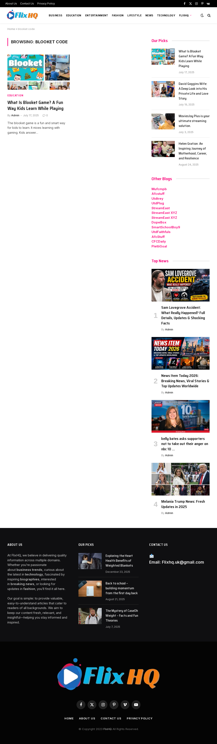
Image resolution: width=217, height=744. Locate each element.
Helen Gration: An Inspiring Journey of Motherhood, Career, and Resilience (193, 151)
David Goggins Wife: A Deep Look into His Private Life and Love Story (193, 91)
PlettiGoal (159, 246)
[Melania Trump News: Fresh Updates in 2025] (181, 479)
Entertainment (96, 15)
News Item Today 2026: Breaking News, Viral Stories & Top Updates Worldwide (185, 381)
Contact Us (27, 3)
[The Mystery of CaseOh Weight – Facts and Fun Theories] (90, 616)
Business (55, 15)
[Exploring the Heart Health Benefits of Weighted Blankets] (90, 561)
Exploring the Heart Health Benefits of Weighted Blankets (119, 560)
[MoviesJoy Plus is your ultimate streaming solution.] (163, 121)
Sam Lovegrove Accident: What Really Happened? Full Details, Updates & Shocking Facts (183, 315)
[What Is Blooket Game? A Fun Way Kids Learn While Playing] (38, 72)
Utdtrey (157, 199)
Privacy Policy (46, 3)
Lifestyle (134, 15)
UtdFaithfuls (161, 232)
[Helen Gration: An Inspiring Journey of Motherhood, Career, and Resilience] (163, 149)
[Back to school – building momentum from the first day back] (90, 589)
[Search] (209, 15)
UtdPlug (158, 203)
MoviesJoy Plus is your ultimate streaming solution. (194, 121)
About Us (11, 3)
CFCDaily (159, 241)
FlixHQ (184, 15)
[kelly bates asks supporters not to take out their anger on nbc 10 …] (181, 416)
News (149, 15)
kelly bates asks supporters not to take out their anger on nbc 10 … (184, 444)
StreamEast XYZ (164, 213)
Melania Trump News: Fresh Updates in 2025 (183, 504)
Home (11, 29)
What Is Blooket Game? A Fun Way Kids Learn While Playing (35, 106)
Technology (166, 15)
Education (73, 15)
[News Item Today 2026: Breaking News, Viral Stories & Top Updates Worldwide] (181, 353)
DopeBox (159, 222)
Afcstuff (158, 194)
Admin (15, 115)
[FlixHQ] (22, 15)
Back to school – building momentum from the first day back (122, 588)
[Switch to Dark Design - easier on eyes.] (202, 15)
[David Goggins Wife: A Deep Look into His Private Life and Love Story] (163, 89)
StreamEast (161, 208)
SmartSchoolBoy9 (166, 227)
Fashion (118, 15)
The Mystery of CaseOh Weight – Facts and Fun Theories (122, 615)
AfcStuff (158, 237)
